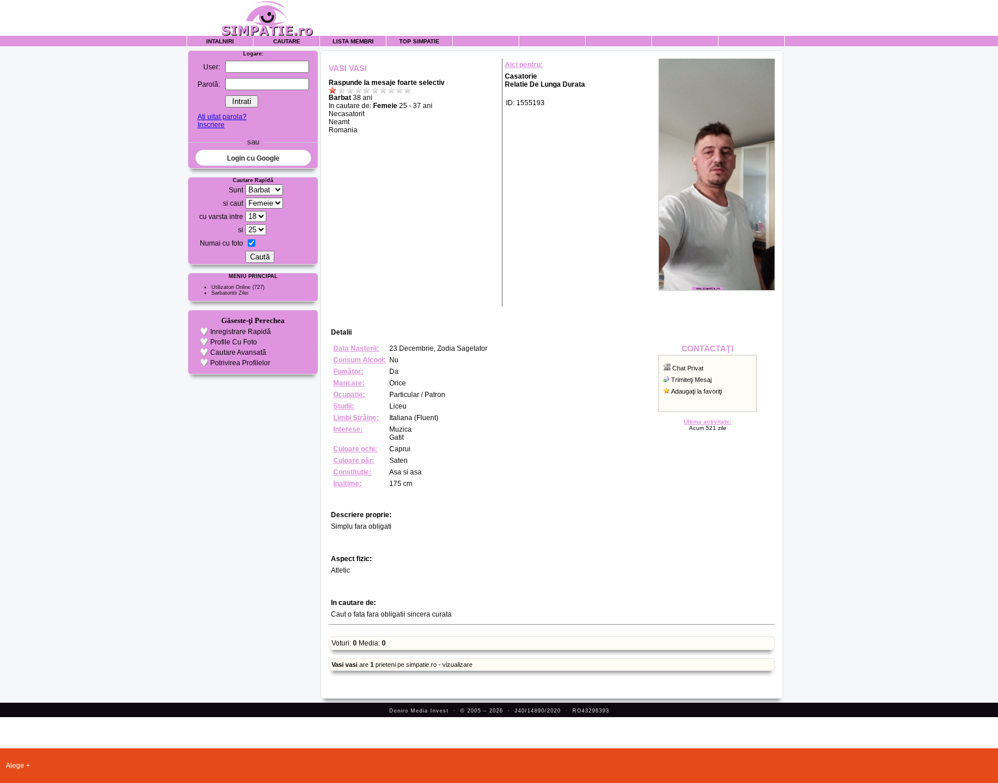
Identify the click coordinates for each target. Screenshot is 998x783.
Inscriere (211, 125)
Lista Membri (353, 41)
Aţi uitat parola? (222, 117)
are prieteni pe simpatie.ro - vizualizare (402, 664)
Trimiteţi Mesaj (691, 379)
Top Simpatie (419, 41)
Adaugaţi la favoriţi (696, 391)
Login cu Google (253, 158)
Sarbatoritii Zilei (229, 293)
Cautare (286, 41)
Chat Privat (687, 368)
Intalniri (220, 41)
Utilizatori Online (231, 287)
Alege (15, 766)
